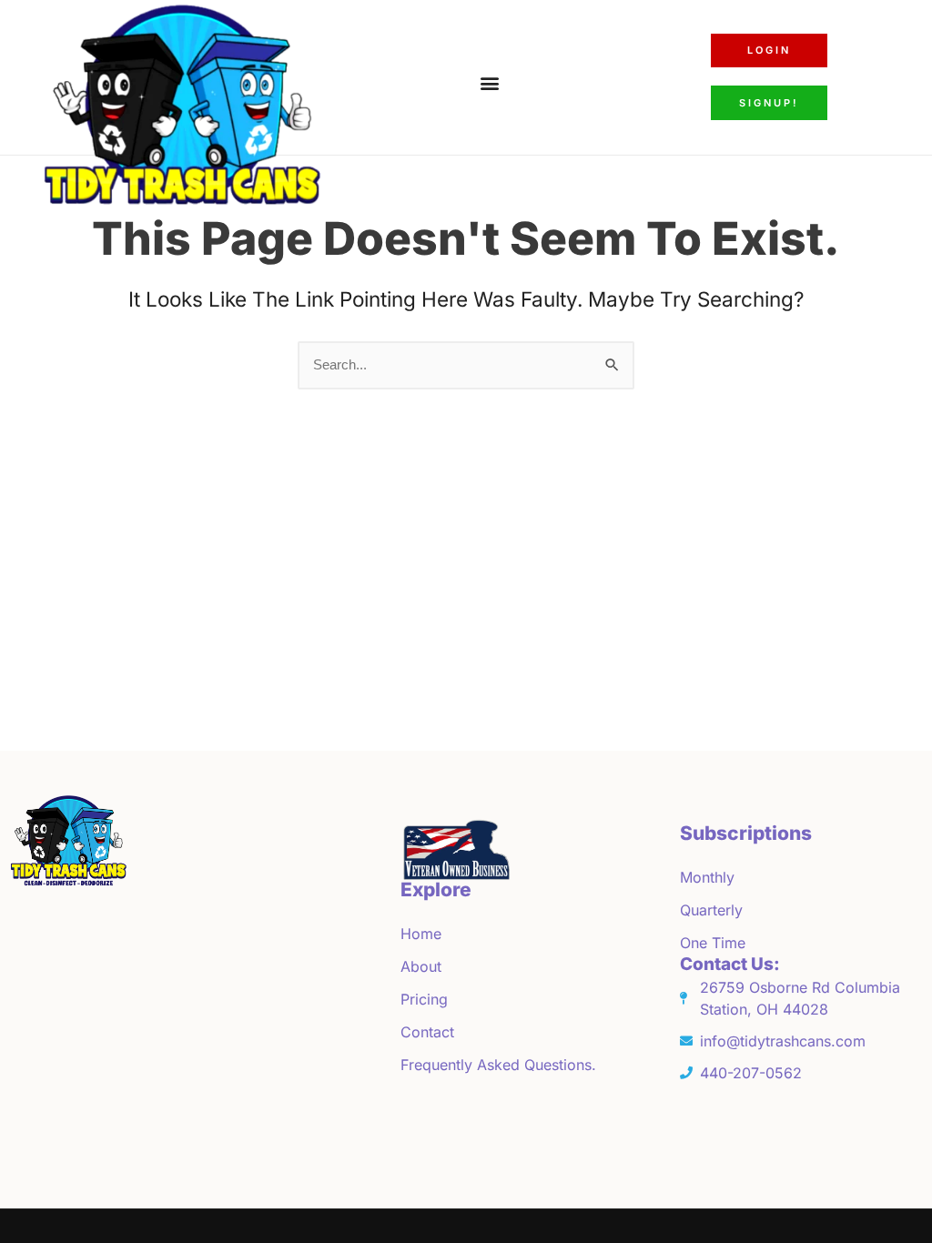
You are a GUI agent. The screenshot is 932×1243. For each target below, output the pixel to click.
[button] (489, 82)
